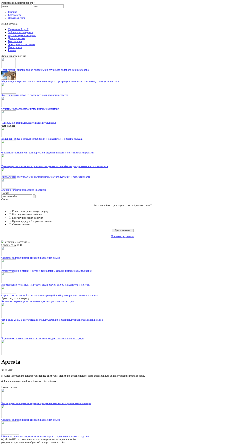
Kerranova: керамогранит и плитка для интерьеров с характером (37, 301)
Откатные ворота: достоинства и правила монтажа (30, 108)
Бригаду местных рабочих (27, 214)
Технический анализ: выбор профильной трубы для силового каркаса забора (45, 69)
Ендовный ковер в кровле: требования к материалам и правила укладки (42, 138)
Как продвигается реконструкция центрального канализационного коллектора (46, 403)
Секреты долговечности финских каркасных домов (30, 257)
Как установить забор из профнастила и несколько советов (34, 95)
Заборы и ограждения (20, 32)
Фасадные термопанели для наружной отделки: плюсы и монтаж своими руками (47, 152)
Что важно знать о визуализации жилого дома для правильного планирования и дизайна (52, 319)
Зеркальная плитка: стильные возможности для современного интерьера (42, 338)
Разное (12, 50)
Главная (12, 12)
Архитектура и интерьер (22, 35)
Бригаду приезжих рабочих (27, 217)
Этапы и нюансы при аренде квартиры (23, 189)
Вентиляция (15, 41)
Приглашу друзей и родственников (32, 221)
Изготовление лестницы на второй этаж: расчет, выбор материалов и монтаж (45, 284)
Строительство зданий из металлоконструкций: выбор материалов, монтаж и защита (49, 295)
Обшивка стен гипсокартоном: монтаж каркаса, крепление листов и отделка (45, 436)
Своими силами (21, 224)
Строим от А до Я (18, 29)
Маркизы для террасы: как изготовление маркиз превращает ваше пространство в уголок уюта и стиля (60, 81)
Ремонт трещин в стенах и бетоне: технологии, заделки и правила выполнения (46, 270)
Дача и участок (16, 38)
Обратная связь (16, 18)
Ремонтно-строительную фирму (30, 211)
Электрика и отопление (21, 44)
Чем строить (15, 47)
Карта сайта (15, 15)
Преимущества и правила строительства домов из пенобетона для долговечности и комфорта (54, 166)
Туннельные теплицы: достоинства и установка (28, 122)
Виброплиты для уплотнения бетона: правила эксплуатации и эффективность (45, 176)
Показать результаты (122, 236)
